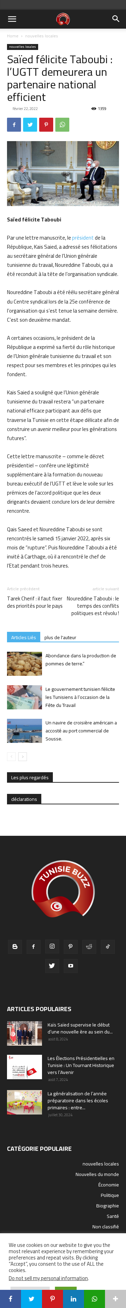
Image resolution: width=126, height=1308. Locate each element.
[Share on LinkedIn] (73, 1299)
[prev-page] (11, 756)
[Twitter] (30, 125)
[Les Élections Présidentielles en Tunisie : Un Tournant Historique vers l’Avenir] (24, 1067)
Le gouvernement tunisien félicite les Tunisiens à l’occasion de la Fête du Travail (80, 697)
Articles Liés (23, 637)
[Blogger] (15, 947)
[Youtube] (71, 966)
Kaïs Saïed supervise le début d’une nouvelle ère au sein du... (80, 1028)
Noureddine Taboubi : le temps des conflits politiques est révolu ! (93, 606)
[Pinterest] (46, 125)
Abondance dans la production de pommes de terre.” (81, 659)
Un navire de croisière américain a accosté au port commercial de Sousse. (81, 730)
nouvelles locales (41, 36)
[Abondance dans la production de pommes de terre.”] (24, 664)
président (83, 238)
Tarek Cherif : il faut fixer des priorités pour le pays (35, 602)
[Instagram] (52, 946)
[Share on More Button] (115, 1299)
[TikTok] (108, 947)
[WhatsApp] (62, 125)
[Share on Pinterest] (52, 1299)
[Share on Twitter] (31, 1299)
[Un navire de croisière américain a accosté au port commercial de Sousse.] (24, 731)
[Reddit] (89, 947)
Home (13, 36)
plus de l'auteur (60, 637)
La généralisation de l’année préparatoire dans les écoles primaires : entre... (78, 1100)
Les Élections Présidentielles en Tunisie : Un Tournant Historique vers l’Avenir (81, 1065)
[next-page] (22, 756)
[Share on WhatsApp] (94, 1299)
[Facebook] (14, 125)
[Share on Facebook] (10, 1299)
